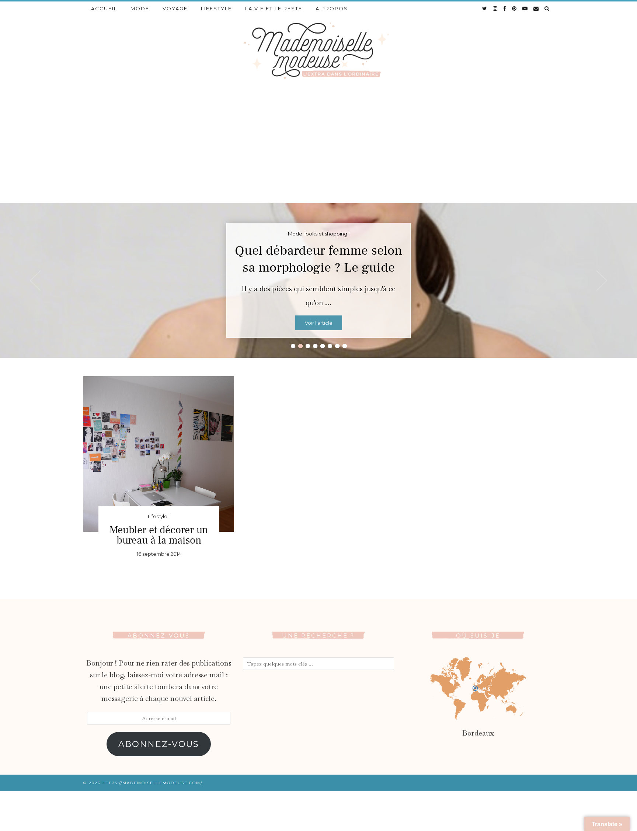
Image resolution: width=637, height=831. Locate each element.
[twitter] (485, 8)
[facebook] (505, 8)
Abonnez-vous (158, 744)
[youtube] (525, 8)
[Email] (536, 8)
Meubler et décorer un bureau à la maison (158, 535)
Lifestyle (216, 8)
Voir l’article (319, 323)
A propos (332, 8)
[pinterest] (514, 8)
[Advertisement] (318, 147)
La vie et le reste (273, 8)
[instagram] (495, 8)
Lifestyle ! (159, 516)
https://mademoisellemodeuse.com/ (152, 783)
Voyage (175, 8)
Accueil (104, 8)
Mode (139, 8)
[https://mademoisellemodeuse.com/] (318, 49)
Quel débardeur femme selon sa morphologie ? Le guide (318, 259)
